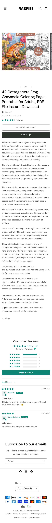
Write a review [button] (26, 373)
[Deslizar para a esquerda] (20, 86)
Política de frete (35, 517)
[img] (8, 389)
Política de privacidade (38, 514)
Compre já (26, 135)
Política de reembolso (20, 514)
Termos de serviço (20, 517)
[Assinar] (44, 461)
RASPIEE (22, 510)
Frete (3, 115)
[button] (5, 8)
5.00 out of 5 (32, 346)
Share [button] (7, 319)
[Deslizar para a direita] (31, 86)
